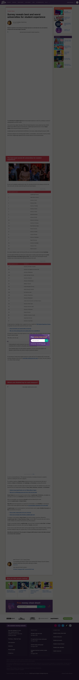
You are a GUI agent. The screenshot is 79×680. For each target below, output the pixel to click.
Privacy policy (43, 343)
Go (46, 340)
